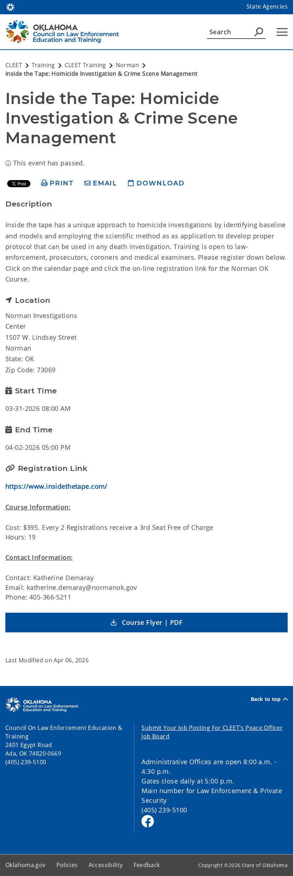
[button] (146, 622)
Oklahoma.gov (25, 865)
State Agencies (267, 6)
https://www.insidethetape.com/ (56, 486)
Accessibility (106, 865)
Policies (67, 865)
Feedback (147, 865)
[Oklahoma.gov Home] (10, 6)
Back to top (266, 699)
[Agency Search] (259, 32)
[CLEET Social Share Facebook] (147, 821)
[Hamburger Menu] (282, 32)
